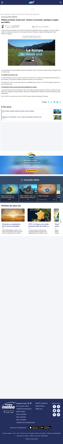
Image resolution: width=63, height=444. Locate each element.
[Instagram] (58, 410)
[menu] (2, 2)
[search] (60, 2)
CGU (14, 433)
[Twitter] (58, 406)
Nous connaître (21, 414)
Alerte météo (20, 411)
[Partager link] (60, 102)
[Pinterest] (54, 414)
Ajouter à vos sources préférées (41, 26)
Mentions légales (7, 433)
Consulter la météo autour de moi (31, 37)
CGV (18, 433)
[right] (61, 189)
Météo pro (39, 409)
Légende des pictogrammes (25, 422)
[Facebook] (54, 406)
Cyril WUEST (10, 25)
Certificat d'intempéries (24, 409)
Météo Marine (40, 406)
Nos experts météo (22, 406)
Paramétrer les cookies (22, 436)
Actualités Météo (7, 14)
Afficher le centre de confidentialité (39, 436)
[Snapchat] (54, 410)
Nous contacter (21, 420)
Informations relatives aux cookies (36, 433)
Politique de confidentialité (53, 433)
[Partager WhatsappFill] (57, 102)
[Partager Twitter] (51, 102)
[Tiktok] (58, 414)
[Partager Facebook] (48, 102)
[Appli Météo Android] (46, 427)
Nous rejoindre (21, 417)
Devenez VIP (32, 170)
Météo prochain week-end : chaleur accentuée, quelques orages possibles (25, 14)
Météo (1, 14)
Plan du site (24, 433)
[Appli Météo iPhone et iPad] (34, 427)
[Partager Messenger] (54, 102)
